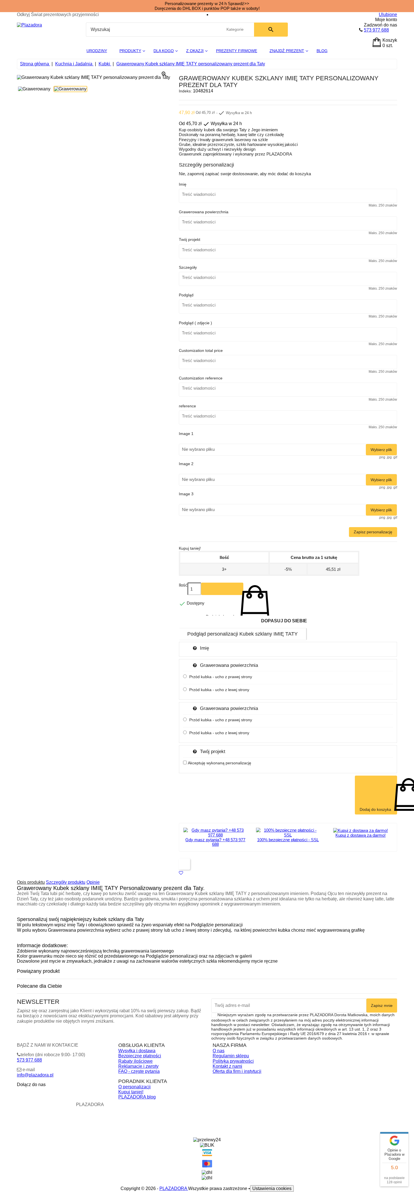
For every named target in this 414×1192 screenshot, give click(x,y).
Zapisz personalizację (373, 532)
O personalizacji (134, 1086)
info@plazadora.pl (35, 1075)
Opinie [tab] (93, 882)
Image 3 (186, 494)
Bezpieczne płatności (139, 1055)
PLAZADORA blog (137, 1097)
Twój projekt (189, 239)
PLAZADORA (173, 1188)
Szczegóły (188, 267)
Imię (182, 184)
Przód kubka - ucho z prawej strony (220, 676)
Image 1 (186, 433)
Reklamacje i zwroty (138, 1066)
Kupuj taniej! (130, 1091)
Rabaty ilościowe (135, 1061)
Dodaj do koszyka (222, 589)
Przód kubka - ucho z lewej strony (219, 689)
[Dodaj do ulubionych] (181, 873)
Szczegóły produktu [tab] (65, 882)
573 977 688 (376, 30)
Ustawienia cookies (271, 1188)
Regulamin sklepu (231, 1055)
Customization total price (201, 350)
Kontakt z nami (227, 1066)
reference (187, 406)
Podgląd (186, 295)
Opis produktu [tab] (31, 882)
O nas (218, 1050)
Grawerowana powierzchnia (203, 212)
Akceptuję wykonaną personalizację (219, 763)
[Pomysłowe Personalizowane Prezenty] (29, 25)
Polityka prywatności (233, 1061)
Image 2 (186, 463)
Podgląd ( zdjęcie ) (195, 323)
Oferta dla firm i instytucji (237, 1071)
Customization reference (200, 378)
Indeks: (185, 91)
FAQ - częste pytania (139, 1071)
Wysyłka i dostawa (136, 1050)
